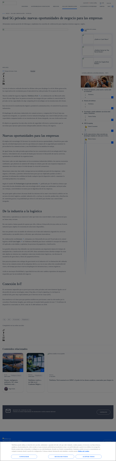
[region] (58, 451)
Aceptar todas (88, 456)
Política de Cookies (83, 451)
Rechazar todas (61, 456)
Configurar (24, 456)
